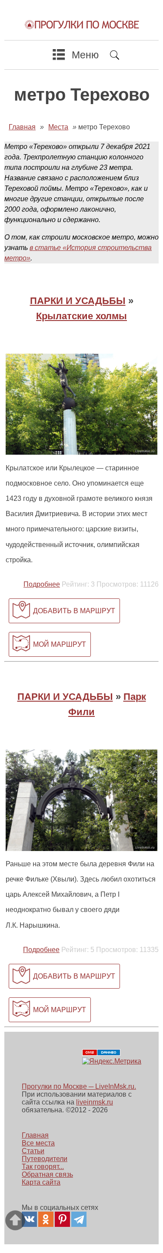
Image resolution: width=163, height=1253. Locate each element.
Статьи (33, 1151)
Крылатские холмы (81, 316)
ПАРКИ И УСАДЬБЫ (78, 300)
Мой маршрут (59, 644)
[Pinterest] (62, 1219)
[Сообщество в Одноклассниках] (45, 1219)
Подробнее (41, 584)
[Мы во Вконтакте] (29, 1219)
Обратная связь (47, 1174)
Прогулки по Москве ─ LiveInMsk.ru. (79, 1086)
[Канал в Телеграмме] (78, 1219)
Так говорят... (43, 1166)
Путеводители (44, 1158)
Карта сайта (41, 1182)
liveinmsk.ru (94, 1102)
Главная (35, 1135)
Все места (38, 1143)
